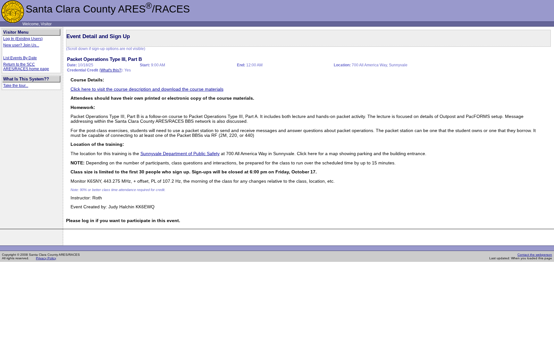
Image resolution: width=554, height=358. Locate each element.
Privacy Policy (46, 258)
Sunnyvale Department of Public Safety (180, 153)
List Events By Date (20, 58)
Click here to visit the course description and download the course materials (147, 89)
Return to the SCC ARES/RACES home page (26, 66)
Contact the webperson (534, 254)
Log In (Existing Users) (23, 39)
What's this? (110, 70)
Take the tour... (15, 85)
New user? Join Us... (21, 45)
